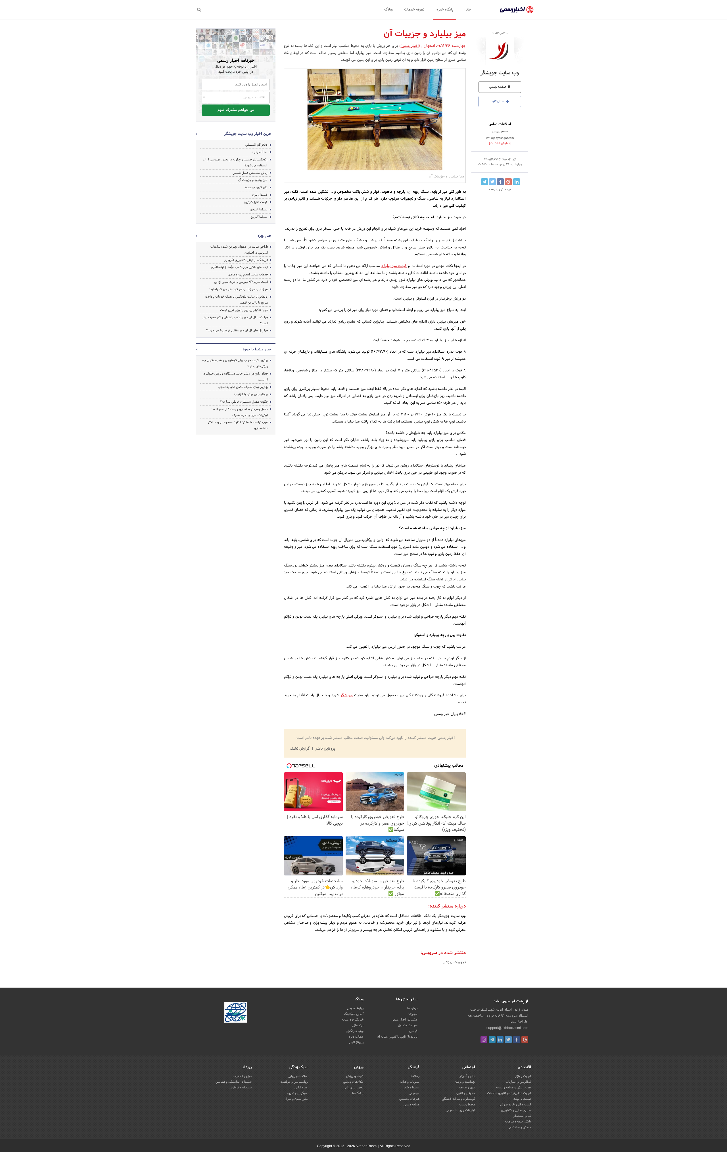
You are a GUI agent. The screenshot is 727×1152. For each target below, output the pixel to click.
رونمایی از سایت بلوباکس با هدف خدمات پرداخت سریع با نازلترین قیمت (236, 299)
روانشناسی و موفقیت (294, 1081)
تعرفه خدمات (414, 10)
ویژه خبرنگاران (355, 1031)
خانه (468, 10)
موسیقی (414, 1093)
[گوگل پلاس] (524, 1039)
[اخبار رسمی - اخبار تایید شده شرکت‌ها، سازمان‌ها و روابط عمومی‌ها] (517, 10)
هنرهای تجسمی (409, 1098)
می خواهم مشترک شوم (236, 110)
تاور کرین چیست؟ (256, 187)
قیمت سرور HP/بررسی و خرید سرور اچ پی (241, 282)
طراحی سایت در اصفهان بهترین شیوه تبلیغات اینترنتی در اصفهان (239, 249)
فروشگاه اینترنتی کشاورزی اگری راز (246, 260)
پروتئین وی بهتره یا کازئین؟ (251, 394)
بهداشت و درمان (465, 1081)
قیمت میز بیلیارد (394, 266)
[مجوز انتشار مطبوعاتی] (235, 1013)
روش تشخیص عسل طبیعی (250, 172)
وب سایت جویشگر (500, 73)
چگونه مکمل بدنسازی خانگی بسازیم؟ (244, 401)
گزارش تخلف (300, 749)
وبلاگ (388, 10)
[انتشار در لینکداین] (516, 181)
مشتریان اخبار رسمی (404, 1019)
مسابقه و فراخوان (240, 1087)
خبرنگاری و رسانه (353, 1019)
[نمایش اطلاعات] (500, 143)
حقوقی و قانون (465, 1093)
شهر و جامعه (467, 1087)
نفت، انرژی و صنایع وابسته (513, 1087)
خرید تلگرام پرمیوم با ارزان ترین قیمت (244, 310)
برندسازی (358, 1025)
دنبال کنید (498, 101)
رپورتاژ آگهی (356, 1042)
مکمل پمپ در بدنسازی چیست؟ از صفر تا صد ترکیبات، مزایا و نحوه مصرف (239, 412)
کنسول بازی (259, 194)
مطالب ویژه (356, 1036)
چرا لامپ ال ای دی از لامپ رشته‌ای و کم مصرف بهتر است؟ (235, 320)
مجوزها (412, 1014)
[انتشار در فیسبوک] (500, 181)
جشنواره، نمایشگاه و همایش (234, 1081)
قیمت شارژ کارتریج (255, 202)
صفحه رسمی (498, 86)
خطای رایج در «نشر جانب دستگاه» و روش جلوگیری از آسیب (235, 376)
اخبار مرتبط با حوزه (258, 349)
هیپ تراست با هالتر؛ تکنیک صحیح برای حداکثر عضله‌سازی (238, 425)
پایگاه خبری (444, 10)
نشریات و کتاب (409, 1081)
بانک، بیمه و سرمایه (518, 1121)
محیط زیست (467, 1104)
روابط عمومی (355, 1008)
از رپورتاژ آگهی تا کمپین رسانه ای (397, 1036)
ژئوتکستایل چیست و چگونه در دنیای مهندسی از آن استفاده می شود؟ (235, 162)
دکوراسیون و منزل (296, 1098)
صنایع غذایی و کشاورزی (516, 1110)
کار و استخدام (522, 1115)
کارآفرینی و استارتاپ (518, 1081)
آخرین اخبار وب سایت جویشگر (248, 134)
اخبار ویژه (265, 236)
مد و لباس (301, 1087)
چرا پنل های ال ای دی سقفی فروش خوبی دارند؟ (237, 330)
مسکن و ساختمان (520, 1127)
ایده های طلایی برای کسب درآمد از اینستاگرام (239, 267)
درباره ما (412, 1008)
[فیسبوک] (516, 1039)
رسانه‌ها (414, 1076)
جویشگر (346, 695)
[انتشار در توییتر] (492, 181)
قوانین (413, 1031)
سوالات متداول (407, 1025)
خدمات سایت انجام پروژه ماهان (248, 274)
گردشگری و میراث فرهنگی (458, 1098)
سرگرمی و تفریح (297, 1093)
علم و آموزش (467, 1076)
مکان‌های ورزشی (353, 1081)
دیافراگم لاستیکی (256, 144)
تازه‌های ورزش (355, 1076)
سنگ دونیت (259, 152)
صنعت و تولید (522, 1098)
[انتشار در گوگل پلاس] (508, 181)
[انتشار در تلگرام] (484, 181)
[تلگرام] (492, 1039)
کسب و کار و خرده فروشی (515, 1104)
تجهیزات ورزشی (454, 962)
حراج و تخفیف (242, 1076)
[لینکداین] (500, 1039)
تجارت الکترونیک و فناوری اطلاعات (509, 1093)
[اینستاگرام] (484, 1039)
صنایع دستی (411, 1104)
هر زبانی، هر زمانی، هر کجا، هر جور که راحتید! (238, 289)
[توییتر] (508, 1039)
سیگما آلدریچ (258, 209)
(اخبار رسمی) (410, 46)
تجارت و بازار (523, 1076)
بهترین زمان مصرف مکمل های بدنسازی (243, 387)
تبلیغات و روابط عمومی (460, 1110)
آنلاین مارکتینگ (354, 1014)
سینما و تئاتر (411, 1087)
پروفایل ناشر (324, 749)
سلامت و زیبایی (298, 1076)
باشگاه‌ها (358, 1093)
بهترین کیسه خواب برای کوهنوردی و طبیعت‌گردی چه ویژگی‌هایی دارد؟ (235, 363)
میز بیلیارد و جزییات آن (252, 180)
